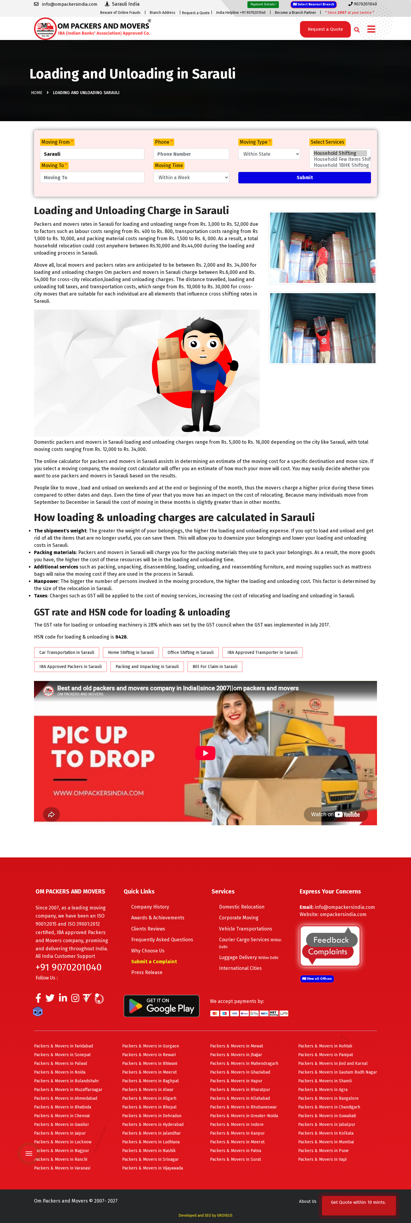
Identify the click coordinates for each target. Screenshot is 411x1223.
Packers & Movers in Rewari (149, 1054)
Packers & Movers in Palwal (60, 1063)
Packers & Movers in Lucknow (62, 1142)
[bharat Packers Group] (100, 999)
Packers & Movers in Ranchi (60, 1159)
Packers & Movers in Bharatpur (240, 1089)
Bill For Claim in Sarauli (215, 666)
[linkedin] (63, 999)
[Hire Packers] (39, 1012)
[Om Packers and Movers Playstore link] (161, 1005)
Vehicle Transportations (245, 929)
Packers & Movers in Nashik (149, 1150)
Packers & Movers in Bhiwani (149, 1063)
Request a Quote (196, 13)
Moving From (57, 142)
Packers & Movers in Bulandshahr (66, 1081)
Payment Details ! (263, 4)
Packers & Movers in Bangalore (328, 1098)
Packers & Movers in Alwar (148, 1089)
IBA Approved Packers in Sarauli (70, 666)
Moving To (54, 165)
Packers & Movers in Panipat (325, 1054)
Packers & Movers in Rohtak (325, 1046)
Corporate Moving (238, 918)
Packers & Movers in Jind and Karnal (333, 1063)
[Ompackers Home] (92, 28)
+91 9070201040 (69, 967)
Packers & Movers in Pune (323, 1150)
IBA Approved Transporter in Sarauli (262, 652)
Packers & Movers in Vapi (322, 1159)
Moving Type (255, 142)
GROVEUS (225, 1215)
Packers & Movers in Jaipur (60, 1133)
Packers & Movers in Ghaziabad (240, 1072)
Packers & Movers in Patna (235, 1150)
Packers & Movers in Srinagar (150, 1159)
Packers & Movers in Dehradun (151, 1115)
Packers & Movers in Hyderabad (153, 1124)
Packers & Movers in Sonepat (62, 1054)
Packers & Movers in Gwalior (61, 1124)
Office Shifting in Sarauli (191, 652)
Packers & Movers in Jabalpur (326, 1124)
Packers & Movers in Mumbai (326, 1142)
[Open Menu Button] (371, 29)
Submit (305, 177)
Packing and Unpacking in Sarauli (147, 666)
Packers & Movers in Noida (59, 1072)
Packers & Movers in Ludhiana (151, 1142)
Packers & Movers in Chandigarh (329, 1107)
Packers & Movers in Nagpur (61, 1150)
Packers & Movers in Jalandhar (151, 1133)
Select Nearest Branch (315, 4)
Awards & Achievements (157, 918)
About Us (308, 1201)
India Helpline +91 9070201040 (241, 13)
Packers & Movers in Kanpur (237, 1133)
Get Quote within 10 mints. (358, 1206)
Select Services (327, 142)
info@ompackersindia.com (345, 907)
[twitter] (50, 999)
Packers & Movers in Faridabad (63, 1046)
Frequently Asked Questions (162, 940)
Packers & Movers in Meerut (149, 1072)
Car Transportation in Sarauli (66, 652)
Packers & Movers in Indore (237, 1124)
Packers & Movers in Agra (323, 1089)
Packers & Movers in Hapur (236, 1081)
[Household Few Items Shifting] (340, 159)
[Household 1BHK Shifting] (340, 165)
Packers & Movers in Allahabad (240, 1098)
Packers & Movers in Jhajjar (236, 1054)
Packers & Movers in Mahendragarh (244, 1063)
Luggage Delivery (248, 957)
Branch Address (162, 13)
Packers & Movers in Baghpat (150, 1081)
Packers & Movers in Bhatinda (62, 1107)
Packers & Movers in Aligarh (149, 1098)
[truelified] (88, 999)
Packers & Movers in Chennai (62, 1115)
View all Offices (319, 979)
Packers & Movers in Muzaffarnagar (68, 1089)
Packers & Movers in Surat (235, 1159)
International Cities (240, 968)
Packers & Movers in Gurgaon (150, 1046)
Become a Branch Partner (295, 13)
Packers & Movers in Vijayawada (152, 1168)
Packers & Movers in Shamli (325, 1081)
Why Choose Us (148, 951)
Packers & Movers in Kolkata (326, 1133)
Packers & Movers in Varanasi (62, 1168)
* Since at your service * (349, 13)
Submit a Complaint (154, 961)
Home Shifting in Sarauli (131, 652)
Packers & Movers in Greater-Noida (244, 1115)
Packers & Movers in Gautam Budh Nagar (337, 1072)
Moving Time (169, 165)
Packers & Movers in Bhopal (149, 1107)
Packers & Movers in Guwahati (327, 1115)
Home (36, 92)
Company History (150, 907)
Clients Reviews (148, 929)
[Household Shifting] (340, 153)
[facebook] (38, 999)
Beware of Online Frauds (120, 13)
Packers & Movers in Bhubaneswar (243, 1107)
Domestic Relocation (241, 907)
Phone (164, 142)
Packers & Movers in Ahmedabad (65, 1098)
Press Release (146, 972)
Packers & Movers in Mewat (236, 1046)
